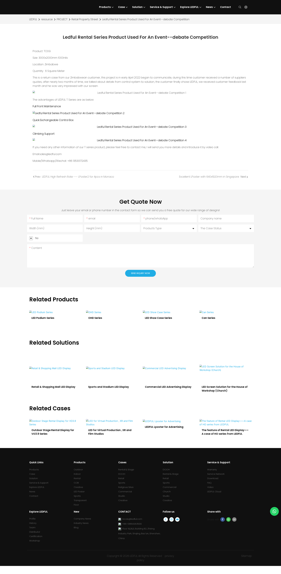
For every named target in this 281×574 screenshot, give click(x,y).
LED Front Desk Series (221, 318)
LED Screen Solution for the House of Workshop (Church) (224, 388)
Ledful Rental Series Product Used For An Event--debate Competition (145, 19)
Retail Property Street (85, 19)
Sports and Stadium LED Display (108, 387)
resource (47, 19)
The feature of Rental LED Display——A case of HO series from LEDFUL (225, 432)
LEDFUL (33, 19)
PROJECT (62, 19)
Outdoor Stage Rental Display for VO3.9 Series (52, 432)
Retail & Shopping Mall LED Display (53, 387)
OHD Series (45, 318)
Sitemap (246, 556)
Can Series (158, 318)
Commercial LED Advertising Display (168, 387)
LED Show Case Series (107, 318)
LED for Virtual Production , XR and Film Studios (109, 432)
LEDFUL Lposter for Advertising (164, 427)
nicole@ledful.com (132, 518)
